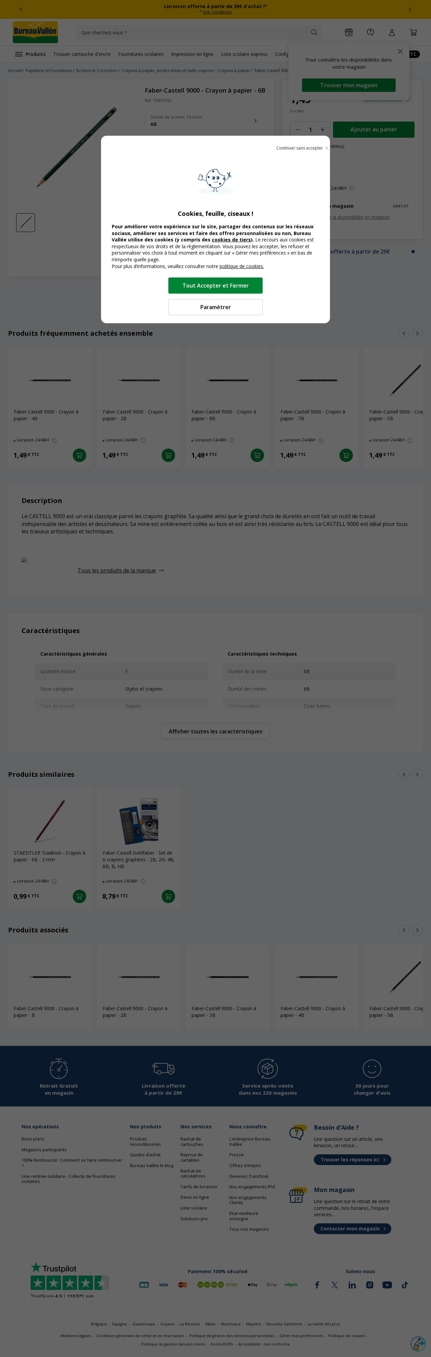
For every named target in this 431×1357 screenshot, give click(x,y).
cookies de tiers (231, 239)
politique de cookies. (242, 266)
